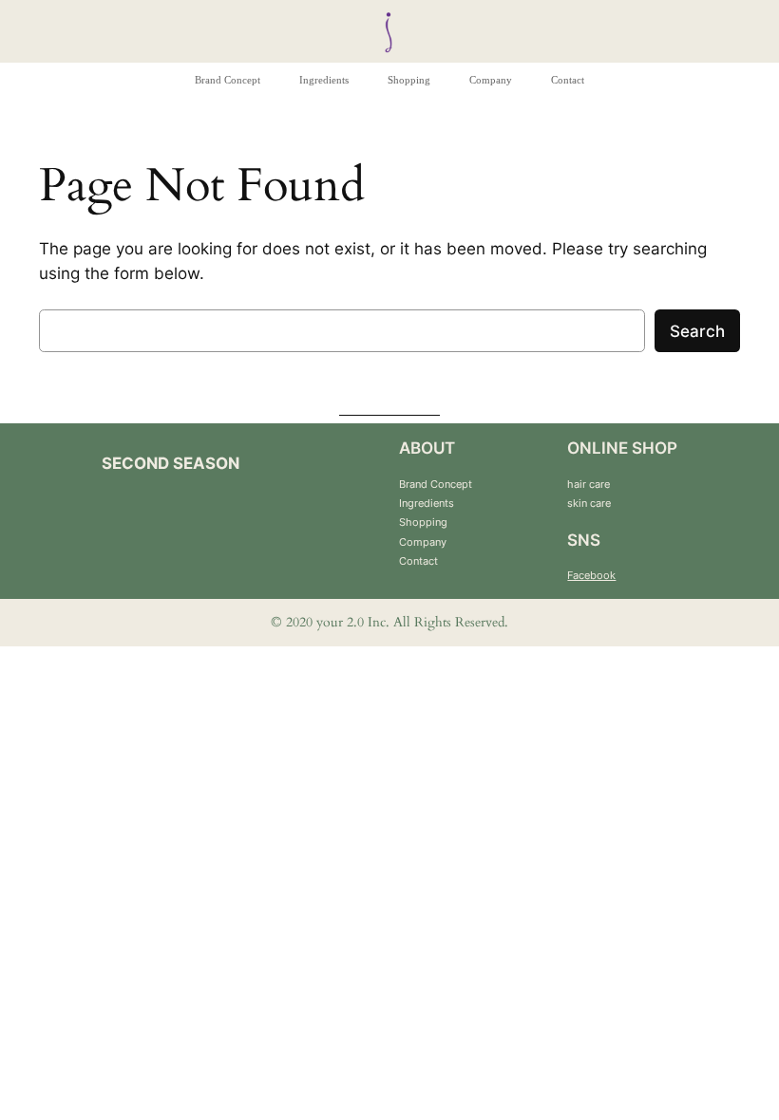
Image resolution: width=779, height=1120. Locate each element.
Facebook (591, 575)
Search (697, 331)
